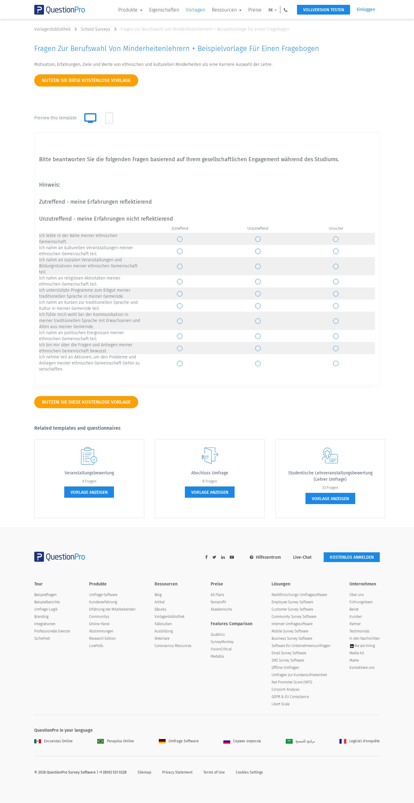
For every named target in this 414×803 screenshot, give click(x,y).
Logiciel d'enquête (364, 741)
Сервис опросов (247, 741)
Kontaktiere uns (362, 668)
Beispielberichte (47, 602)
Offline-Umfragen (285, 668)
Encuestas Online (58, 741)
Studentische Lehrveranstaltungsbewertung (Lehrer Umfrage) (330, 476)
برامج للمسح (305, 741)
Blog (158, 595)
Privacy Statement (177, 772)
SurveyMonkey (222, 642)
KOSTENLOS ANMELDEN (352, 557)
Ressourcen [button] (225, 10)
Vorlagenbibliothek (53, 29)
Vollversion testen (323, 9)
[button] (285, 9)
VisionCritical (221, 649)
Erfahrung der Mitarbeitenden (112, 609)
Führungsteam (360, 602)
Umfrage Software (184, 741)
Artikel (160, 602)
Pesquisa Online (120, 741)
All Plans (217, 595)
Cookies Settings (249, 772)
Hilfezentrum (268, 557)
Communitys (99, 617)
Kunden (355, 617)
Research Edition (102, 638)
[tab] (109, 118)
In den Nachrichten (364, 638)
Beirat (354, 609)
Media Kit (356, 653)
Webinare (162, 638)
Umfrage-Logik (46, 609)
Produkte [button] (128, 10)
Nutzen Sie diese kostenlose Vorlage (86, 80)
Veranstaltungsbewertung (89, 473)
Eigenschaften (164, 10)
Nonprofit (218, 602)
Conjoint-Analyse (285, 689)
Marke (354, 660)
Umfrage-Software (103, 595)
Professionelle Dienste (52, 631)
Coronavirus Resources (173, 646)
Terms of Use (214, 772)
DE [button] (271, 10)
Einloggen (366, 9)
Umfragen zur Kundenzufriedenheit (299, 675)
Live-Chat (302, 557)
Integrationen (44, 624)
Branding (41, 617)
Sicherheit (42, 638)
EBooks (160, 609)
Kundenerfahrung (103, 602)
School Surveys (96, 29)
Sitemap (144, 772)
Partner (355, 624)
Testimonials (359, 631)
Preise (255, 10)
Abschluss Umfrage (209, 473)
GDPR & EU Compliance (290, 697)
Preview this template (55, 117)
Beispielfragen (45, 595)
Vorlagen (195, 10)
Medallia (217, 656)
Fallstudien (163, 624)
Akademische (221, 609)
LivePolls (96, 646)
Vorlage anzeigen (89, 492)
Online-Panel (99, 624)
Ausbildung (164, 631)
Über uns (356, 595)
